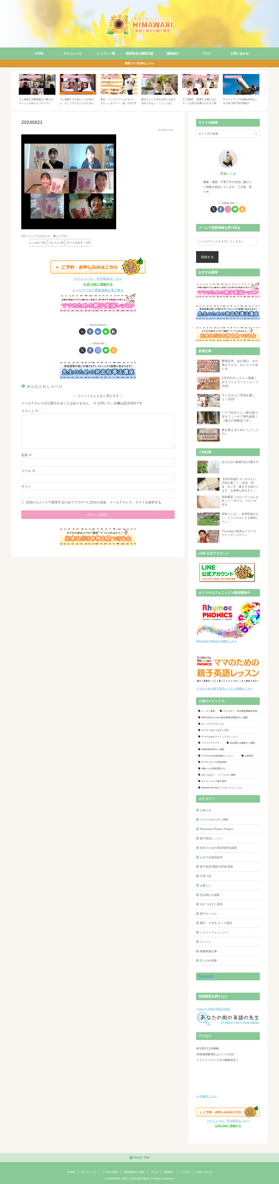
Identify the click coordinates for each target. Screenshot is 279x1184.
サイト (26, 486)
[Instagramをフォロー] (98, 350)
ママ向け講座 (110, 1172)
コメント (29, 411)
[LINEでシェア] (105, 331)
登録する (207, 257)
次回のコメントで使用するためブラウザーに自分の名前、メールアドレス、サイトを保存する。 (95, 502)
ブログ (154, 1172)
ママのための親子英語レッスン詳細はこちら (224, 688)
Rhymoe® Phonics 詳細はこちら (216, 641)
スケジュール (89, 1172)
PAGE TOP (141, 1158)
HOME (71, 1172)
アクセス (185, 1172)
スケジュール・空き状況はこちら (98, 279)
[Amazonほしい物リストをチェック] (113, 350)
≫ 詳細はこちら (206, 1096)
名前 (26, 455)
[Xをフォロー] (82, 350)
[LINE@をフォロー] (105, 350)
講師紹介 (169, 1172)
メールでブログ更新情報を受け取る (98, 290)
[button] (113, 331)
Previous (14, 91)
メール (28, 471)
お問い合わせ (204, 1172)
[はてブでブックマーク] (98, 331)
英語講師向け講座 (134, 1172)
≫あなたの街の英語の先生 (213, 1009)
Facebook (206, 976)
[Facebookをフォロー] (90, 350)
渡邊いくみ (228, 173)
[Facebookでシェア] (90, 331)
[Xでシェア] (82, 331)
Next (265, 91)
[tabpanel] (37, 90)
